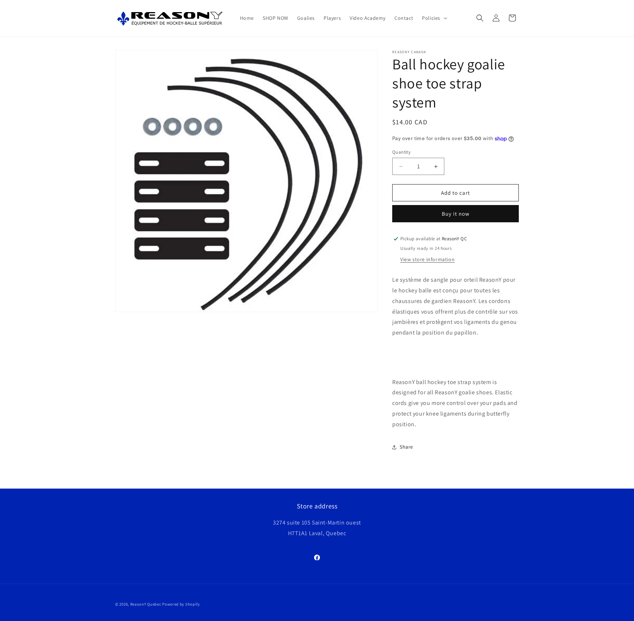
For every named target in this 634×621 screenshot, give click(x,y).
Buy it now (456, 213)
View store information (427, 259)
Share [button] (406, 446)
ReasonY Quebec (145, 604)
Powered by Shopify (181, 604)
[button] (434, 18)
